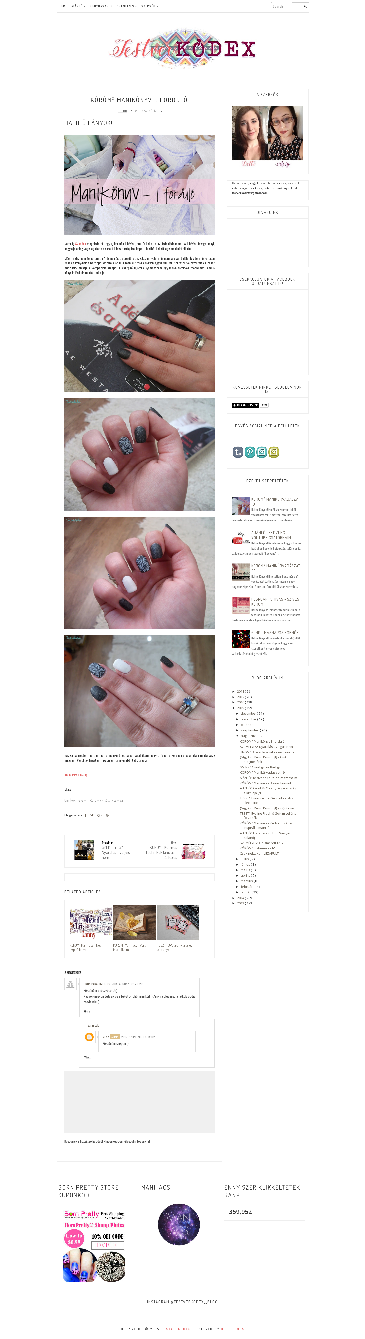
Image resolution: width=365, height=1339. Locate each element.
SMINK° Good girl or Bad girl (260, 767)
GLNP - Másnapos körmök (275, 632)
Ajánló (77, 6)
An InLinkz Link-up (76, 774)
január (246, 892)
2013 (241, 903)
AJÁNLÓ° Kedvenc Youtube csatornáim (271, 535)
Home (63, 6)
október (247, 724)
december (249, 713)
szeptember (250, 730)
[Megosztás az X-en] (92, 815)
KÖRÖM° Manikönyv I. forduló (262, 741)
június (246, 864)
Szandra (80, 243)
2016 (241, 702)
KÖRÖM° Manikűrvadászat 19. (262, 772)
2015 (241, 708)
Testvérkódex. (176, 1328)
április (246, 875)
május (246, 870)
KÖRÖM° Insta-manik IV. (258, 848)
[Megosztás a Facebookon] (85, 815)
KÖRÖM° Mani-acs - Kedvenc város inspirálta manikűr (266, 825)
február (247, 886)
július (245, 859)
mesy (106, 1037)
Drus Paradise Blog (97, 984)
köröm (82, 800)
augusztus (249, 735)
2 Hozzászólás (146, 111)
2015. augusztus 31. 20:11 (128, 984)
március (247, 881)
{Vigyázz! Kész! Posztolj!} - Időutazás (267, 808)
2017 (241, 697)
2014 (241, 898)
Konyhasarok (101, 6)
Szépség (148, 6)
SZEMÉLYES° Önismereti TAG (261, 843)
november (249, 719)
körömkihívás (100, 800)
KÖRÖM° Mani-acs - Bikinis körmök (266, 783)
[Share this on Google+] (99, 815)
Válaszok (93, 1025)
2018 (241, 691)
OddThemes (232, 1328)
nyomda (117, 800)
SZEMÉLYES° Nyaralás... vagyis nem (266, 746)
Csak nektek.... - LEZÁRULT (259, 853)
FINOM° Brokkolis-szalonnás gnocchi (267, 752)
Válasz (87, 1011)
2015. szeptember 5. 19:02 (138, 1037)
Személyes (125, 6)
